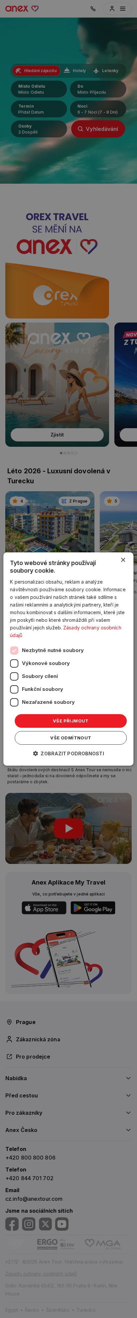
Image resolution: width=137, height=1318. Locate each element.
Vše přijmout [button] (71, 720)
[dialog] (68, 659)
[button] (68, 753)
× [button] (122, 560)
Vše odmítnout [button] (70, 737)
